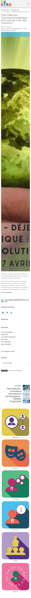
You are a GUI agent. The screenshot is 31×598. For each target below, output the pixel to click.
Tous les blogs (5, 9)
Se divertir (15, 468)
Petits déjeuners (15, 9)
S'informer (15, 530)
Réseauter (15, 437)
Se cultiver (15, 499)
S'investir (15, 560)
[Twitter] (7, 313)
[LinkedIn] (11, 313)
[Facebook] (3, 313)
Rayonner (15, 591)
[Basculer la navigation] (28, 3)
